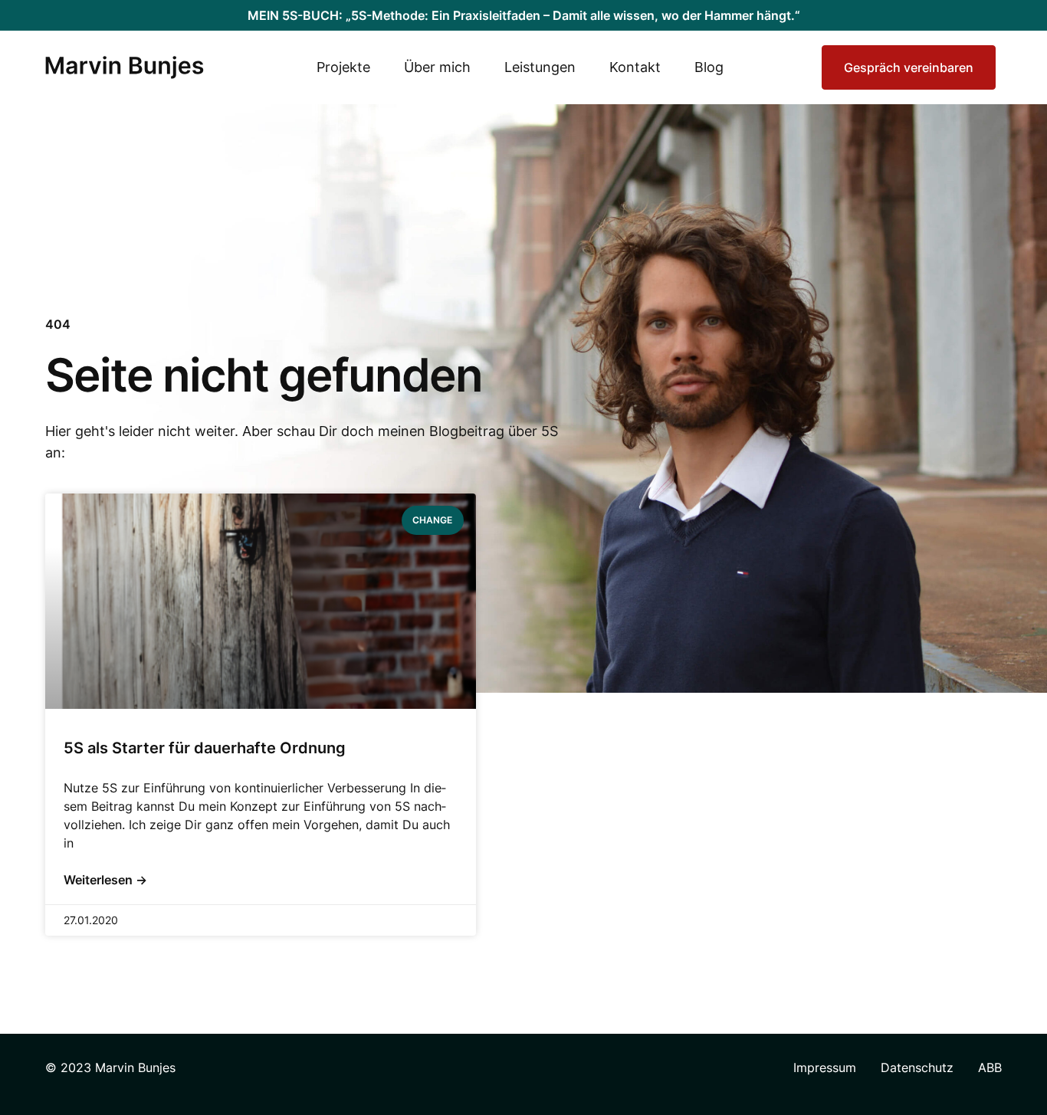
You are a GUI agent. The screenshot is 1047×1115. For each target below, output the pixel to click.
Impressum (824, 1067)
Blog (709, 67)
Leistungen (540, 67)
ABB (990, 1067)
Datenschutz (917, 1067)
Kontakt (635, 67)
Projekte (343, 67)
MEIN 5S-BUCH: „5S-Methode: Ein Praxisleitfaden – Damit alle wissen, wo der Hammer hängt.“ (524, 15)
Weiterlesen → (105, 879)
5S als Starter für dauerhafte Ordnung (205, 748)
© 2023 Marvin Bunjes (110, 1067)
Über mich (437, 67)
